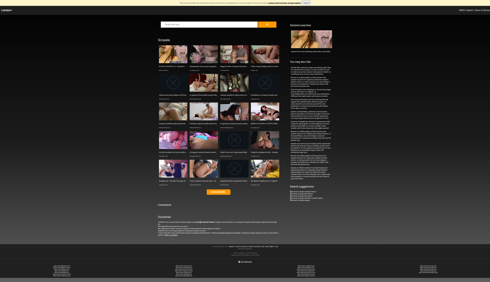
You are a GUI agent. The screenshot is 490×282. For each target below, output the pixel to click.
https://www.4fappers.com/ (62, 266)
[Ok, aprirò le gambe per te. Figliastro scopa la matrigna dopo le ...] (265, 177)
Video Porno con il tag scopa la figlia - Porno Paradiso (240, 152)
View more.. (218, 192)
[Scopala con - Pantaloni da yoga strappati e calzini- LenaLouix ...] (173, 177)
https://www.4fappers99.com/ (62, 267)
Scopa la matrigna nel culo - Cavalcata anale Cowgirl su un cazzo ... (276, 152)
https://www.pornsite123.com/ (62, 274)
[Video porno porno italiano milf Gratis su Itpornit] (173, 91)
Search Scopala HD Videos (302, 196)
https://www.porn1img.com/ (428, 266)
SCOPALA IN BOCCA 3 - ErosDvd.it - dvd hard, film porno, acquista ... (184, 66)
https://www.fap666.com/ (61, 272)
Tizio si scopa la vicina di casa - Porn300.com (207, 181)
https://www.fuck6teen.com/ (306, 267)
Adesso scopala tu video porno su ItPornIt (236, 95)
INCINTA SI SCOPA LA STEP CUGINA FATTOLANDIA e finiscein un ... (276, 124)
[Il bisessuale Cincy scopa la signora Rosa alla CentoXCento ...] (204, 63)
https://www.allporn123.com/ (306, 274)
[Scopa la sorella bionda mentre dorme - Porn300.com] (173, 120)
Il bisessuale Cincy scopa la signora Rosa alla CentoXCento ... (213, 66)
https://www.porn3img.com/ (428, 269)
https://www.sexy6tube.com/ (306, 266)
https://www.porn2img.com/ (428, 267)
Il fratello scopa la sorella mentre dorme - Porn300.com (210, 124)
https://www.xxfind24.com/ (184, 272)
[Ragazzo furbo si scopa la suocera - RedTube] (234, 63)
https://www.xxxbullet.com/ (184, 267)
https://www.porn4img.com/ (428, 271)
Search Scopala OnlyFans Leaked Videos (307, 198)
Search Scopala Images (301, 200)
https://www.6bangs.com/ (61, 269)
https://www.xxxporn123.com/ (184, 271)
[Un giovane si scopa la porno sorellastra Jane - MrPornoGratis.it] (234, 120)
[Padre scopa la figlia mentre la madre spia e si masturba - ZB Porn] (265, 63)
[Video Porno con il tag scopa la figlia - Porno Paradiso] (234, 148)
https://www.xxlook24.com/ (184, 274)
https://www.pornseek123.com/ (306, 269)
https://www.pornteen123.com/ (306, 272)
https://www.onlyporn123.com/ (306, 276)
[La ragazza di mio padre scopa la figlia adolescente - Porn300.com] (204, 91)
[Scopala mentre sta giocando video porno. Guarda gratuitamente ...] (234, 177)
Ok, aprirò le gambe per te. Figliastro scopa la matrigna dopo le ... (275, 181)
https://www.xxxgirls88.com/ (183, 276)
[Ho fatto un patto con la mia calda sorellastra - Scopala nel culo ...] (173, 148)
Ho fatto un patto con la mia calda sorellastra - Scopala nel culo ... (183, 152)
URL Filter (265, 246)
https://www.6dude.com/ (61, 271)
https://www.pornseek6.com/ (306, 271)
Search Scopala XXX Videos (302, 194)
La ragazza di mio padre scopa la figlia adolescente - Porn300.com (215, 95)
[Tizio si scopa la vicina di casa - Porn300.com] (204, 177)
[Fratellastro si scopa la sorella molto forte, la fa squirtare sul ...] (265, 91)
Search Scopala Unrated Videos (304, 192)
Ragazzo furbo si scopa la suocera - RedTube (237, 66)
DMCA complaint (171, 235)
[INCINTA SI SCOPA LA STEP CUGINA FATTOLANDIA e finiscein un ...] (265, 120)
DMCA (462, 10)
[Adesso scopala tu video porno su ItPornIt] (234, 91)
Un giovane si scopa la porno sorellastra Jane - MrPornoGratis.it (244, 124)
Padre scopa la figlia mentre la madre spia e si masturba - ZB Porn (276, 66)
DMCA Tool (273, 246)
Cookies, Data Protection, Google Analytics (284, 3)
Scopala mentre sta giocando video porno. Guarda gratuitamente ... (245, 181)
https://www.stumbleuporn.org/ (428, 272)
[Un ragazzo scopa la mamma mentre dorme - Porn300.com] (204, 148)
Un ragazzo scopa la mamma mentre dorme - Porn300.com (212, 152)
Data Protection (255, 246)
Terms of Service (482, 10)
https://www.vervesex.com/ (184, 266)
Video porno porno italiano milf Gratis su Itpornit (177, 95)
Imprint (469, 10)
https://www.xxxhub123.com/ (184, 269)
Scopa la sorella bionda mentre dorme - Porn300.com (179, 124)
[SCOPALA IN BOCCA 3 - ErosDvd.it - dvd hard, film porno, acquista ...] (173, 63)
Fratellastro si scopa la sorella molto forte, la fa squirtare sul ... (274, 95)
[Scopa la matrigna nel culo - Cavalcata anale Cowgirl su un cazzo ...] (265, 148)
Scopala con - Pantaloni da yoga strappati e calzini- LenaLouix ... (183, 181)
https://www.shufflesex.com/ (61, 276)
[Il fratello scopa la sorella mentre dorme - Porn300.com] (204, 120)
